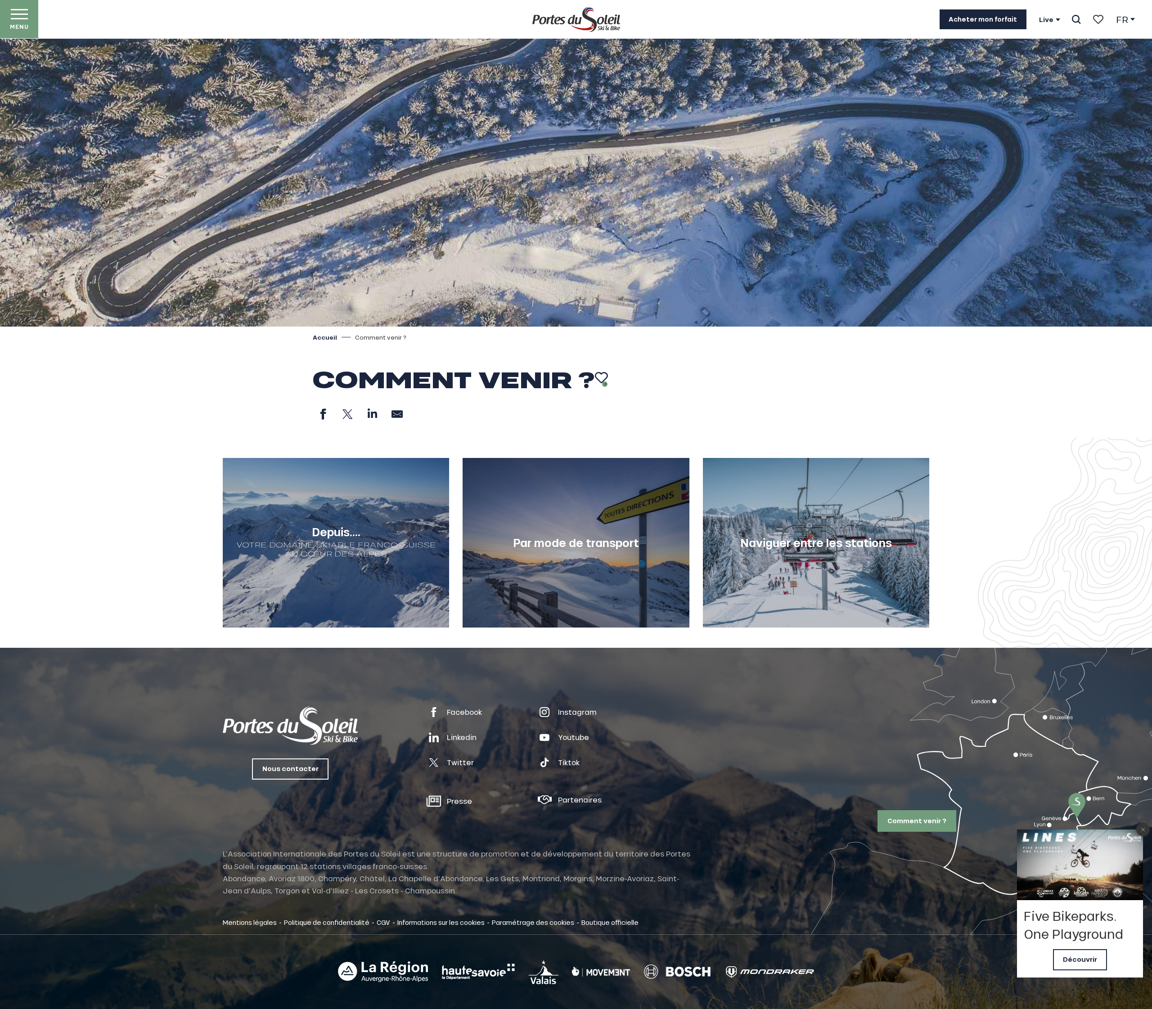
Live (1046, 20)
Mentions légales (250, 922)
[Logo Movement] (601, 972)
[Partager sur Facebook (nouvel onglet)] (323, 414)
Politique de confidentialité (326, 922)
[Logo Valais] (543, 972)
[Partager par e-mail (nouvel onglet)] (397, 414)
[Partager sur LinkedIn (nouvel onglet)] (372, 414)
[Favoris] (1098, 19)
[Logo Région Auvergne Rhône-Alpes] (383, 971)
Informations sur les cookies (441, 922)
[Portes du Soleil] (576, 19)
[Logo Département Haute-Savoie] (478, 972)
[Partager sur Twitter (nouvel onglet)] (348, 414)
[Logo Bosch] (677, 972)
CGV (383, 922)
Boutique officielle (610, 922)
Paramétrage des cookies (533, 922)
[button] (1076, 19)
